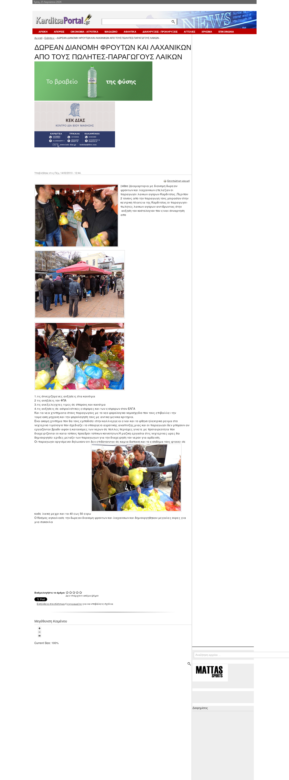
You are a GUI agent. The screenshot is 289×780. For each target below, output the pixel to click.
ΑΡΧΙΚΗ (43, 31)
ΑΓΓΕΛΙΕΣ (189, 31)
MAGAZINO (111, 31)
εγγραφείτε (74, 603)
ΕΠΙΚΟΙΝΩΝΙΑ (226, 31)
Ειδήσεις (49, 37)
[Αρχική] (63, 18)
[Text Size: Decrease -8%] (39, 632)
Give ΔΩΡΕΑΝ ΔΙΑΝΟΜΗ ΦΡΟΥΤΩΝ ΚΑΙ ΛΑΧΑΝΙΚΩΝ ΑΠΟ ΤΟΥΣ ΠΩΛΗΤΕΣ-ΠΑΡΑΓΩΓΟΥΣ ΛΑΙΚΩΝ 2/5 (70, 592)
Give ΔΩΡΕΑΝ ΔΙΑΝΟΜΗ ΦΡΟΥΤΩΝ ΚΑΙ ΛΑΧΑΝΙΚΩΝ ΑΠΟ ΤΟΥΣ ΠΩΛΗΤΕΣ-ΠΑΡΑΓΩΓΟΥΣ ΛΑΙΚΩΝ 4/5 (77, 592)
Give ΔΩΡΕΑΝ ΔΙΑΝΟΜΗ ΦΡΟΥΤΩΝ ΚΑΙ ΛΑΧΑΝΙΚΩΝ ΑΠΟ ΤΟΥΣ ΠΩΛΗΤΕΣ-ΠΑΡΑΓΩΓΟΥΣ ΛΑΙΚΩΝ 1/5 (67, 592)
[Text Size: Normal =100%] (39, 635)
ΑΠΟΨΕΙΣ (59, 31)
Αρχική (38, 37)
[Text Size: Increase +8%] (39, 628)
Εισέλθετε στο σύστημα (51, 603)
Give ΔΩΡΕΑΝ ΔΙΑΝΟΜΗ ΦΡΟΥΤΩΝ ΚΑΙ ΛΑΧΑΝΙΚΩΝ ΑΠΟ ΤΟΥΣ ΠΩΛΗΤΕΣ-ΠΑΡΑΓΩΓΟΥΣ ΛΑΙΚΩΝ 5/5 (80, 592)
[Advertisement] (104, 159)
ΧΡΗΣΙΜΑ (207, 31)
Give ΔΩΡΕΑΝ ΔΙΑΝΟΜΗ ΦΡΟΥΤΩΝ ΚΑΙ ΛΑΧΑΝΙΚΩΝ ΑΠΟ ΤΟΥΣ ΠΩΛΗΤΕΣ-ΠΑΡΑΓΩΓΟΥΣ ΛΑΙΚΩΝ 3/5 (74, 592)
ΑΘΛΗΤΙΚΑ (130, 31)
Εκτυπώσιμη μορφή (178, 180)
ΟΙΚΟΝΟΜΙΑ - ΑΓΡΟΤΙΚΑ (84, 31)
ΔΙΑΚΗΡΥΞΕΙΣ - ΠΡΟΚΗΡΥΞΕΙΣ (160, 31)
